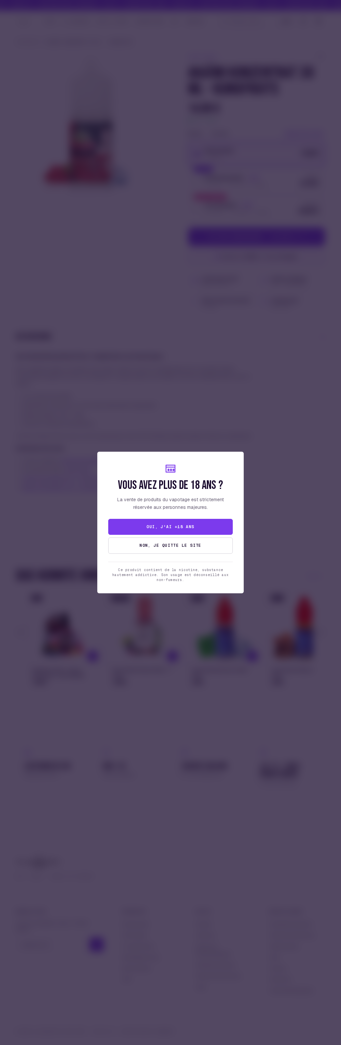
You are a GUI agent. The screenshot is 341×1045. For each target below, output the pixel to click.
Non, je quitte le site (170, 545)
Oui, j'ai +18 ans (170, 526)
